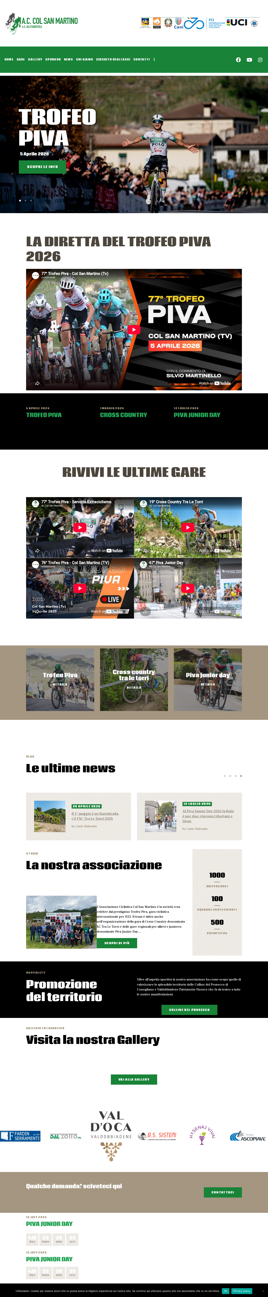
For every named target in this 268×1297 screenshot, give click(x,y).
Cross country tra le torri (134, 675)
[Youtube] (249, 60)
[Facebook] (238, 60)
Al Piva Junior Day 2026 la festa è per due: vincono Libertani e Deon (97, 816)
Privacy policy (242, 1290)
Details (60, 684)
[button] (4, 1136)
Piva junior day (208, 676)
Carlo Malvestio (86, 829)
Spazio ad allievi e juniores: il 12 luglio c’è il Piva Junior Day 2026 (207, 816)
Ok (225, 1290)
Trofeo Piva (60, 676)
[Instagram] (260, 60)
